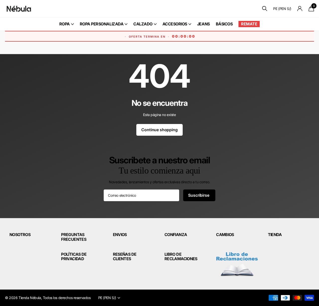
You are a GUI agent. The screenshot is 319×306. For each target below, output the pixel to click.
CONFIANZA (175, 234)
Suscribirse (199, 195)
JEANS (203, 23)
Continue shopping (159, 129)
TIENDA (275, 234)
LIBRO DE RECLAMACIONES (180, 256)
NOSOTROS (19, 234)
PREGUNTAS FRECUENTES (73, 237)
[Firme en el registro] (300, 8)
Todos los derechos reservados (67, 298)
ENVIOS (120, 234)
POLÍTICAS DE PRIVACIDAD (73, 256)
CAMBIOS (225, 234)
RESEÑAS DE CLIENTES (125, 256)
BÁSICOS (224, 23)
